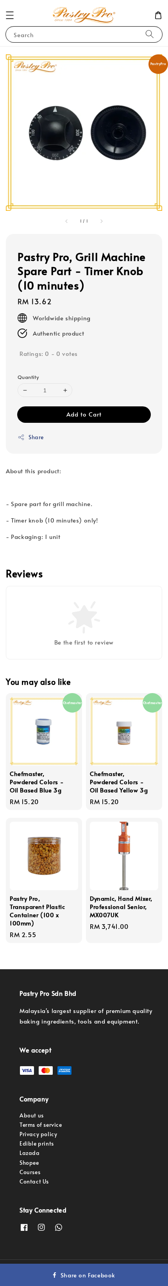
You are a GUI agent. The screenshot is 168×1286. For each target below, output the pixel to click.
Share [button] (36, 437)
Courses (30, 1172)
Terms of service (41, 1124)
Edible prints (37, 1143)
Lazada (30, 1153)
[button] (9, 15)
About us (32, 1115)
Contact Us (34, 1181)
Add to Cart (84, 414)
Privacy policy (38, 1134)
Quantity (28, 377)
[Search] (149, 34)
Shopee (29, 1162)
